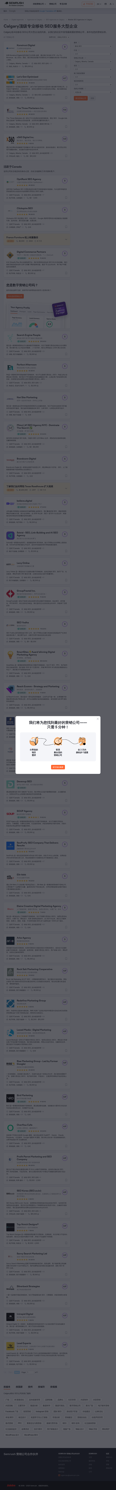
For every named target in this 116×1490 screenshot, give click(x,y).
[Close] (97, 719)
